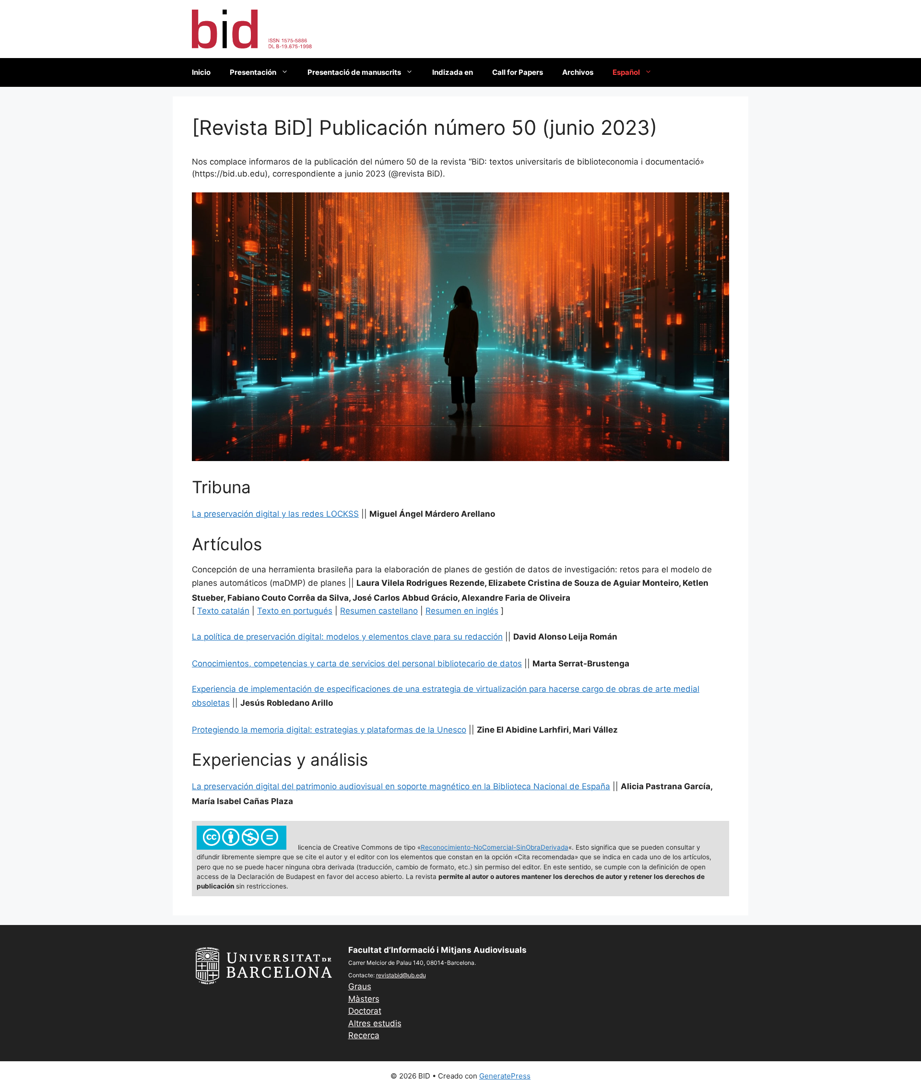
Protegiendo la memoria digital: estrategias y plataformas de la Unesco (329, 730)
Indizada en (452, 72)
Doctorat (364, 1011)
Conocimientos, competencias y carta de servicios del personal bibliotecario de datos (357, 663)
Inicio (201, 72)
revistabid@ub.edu (401, 975)
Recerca (363, 1035)
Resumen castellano (379, 611)
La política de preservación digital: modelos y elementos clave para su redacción (347, 636)
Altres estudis (374, 1023)
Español (626, 72)
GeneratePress (505, 1075)
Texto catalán (223, 611)
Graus (359, 986)
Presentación (253, 72)
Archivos (577, 72)
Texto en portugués (294, 611)
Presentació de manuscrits (354, 72)
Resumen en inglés (461, 611)
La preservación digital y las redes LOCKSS (275, 514)
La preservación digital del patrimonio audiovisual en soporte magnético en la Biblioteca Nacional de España (401, 786)
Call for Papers (517, 72)
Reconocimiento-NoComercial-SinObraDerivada (494, 847)
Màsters (363, 999)
